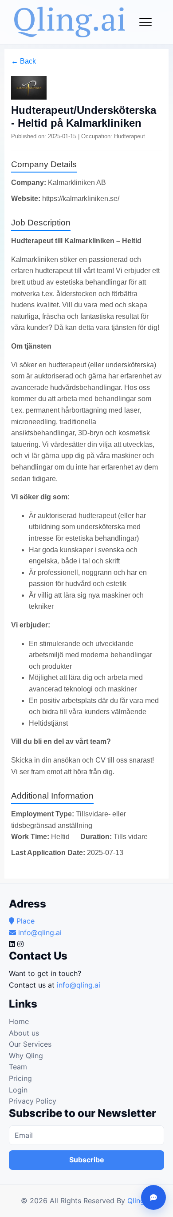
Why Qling (26, 1055)
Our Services (30, 1044)
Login (18, 1089)
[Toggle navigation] (145, 22)
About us (24, 1032)
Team (18, 1066)
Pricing (20, 1078)
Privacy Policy (32, 1101)
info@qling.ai (78, 984)
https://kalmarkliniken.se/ (80, 198)
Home (19, 1021)
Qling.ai (139, 1200)
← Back (23, 61)
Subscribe (86, 1159)
